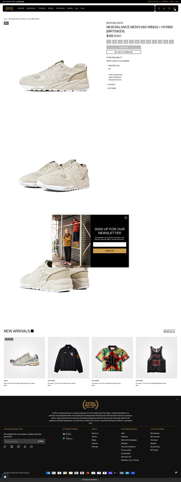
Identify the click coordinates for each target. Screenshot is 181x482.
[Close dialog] (126, 217)
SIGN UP (109, 251)
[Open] (5, 476)
